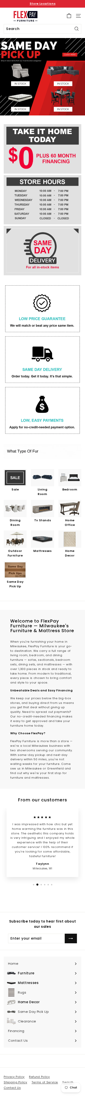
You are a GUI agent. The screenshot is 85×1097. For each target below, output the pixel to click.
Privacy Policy (14, 1077)
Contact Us (12, 1088)
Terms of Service (45, 1082)
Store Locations (43, 4)
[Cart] (69, 15)
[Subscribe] (71, 938)
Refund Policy (39, 1077)
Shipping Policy (15, 1082)
